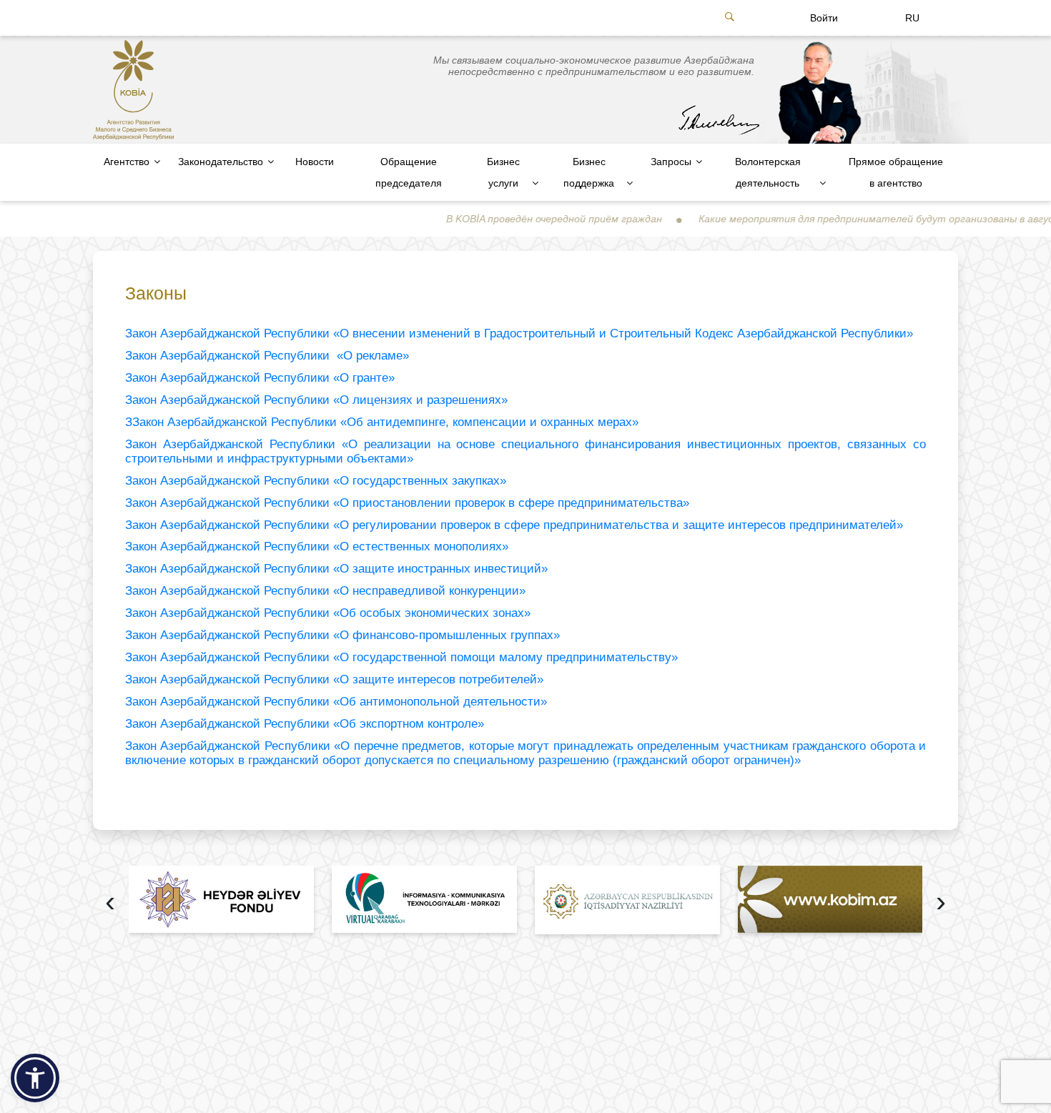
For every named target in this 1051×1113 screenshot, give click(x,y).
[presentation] (110, 903)
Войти (824, 18)
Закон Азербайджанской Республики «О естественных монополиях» (316, 546)
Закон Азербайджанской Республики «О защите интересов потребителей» (334, 679)
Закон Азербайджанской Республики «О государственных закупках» (315, 481)
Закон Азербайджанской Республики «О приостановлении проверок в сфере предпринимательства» (407, 503)
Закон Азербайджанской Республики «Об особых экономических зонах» (328, 613)
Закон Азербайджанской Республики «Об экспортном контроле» (304, 724)
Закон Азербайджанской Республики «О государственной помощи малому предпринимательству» (401, 657)
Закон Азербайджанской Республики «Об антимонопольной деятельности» (336, 701)
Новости (314, 161)
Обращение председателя (408, 172)
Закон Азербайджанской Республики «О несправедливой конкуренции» (325, 591)
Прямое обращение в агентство (896, 172)
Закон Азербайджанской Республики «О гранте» (260, 378)
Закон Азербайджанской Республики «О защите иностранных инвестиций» (336, 568)
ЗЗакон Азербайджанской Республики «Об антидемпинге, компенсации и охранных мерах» (381, 422)
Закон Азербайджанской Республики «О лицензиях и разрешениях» (316, 400)
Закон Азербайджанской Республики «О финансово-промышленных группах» (342, 635)
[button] (35, 1078)
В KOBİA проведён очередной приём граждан (517, 218)
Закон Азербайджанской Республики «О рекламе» (267, 355)
